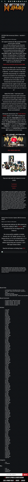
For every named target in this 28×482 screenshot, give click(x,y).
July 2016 (6, 445)
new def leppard (16, 207)
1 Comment (6, 209)
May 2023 (6, 353)
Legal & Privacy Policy (8, 480)
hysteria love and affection (5, 202)
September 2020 (7, 389)
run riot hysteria (13, 208)
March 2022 (7, 369)
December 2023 (7, 345)
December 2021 (7, 372)
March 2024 (7, 342)
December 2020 (7, 385)
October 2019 (7, 401)
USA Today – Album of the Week (15, 301)
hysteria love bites (13, 202)
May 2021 (6, 380)
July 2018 (6, 418)
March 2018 (7, 422)
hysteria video (3, 206)
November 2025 (7, 319)
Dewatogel (7, 301)
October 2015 (7, 455)
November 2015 (7, 454)
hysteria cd (23, 198)
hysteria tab (24, 204)
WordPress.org (7, 471)
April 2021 (6, 381)
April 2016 (6, 448)
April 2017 (6, 435)
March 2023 (7, 355)
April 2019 (6, 408)
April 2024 (6, 341)
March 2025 (7, 328)
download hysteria (4, 194)
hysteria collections (11, 199)
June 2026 (7, 312)
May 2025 (6, 326)
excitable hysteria (10, 194)
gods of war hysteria (17, 194)
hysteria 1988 (5, 196)
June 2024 (7, 338)
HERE (24, 248)
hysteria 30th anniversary (15, 269)
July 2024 (6, 337)
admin (15, 39)
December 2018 (7, 412)
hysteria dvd (10, 201)
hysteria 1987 (17, 268)
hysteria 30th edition (9, 197)
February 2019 (7, 410)
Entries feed (7, 469)
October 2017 (7, 428)
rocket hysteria (8, 208)
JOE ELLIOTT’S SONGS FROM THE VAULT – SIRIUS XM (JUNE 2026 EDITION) (16, 295)
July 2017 (6, 431)
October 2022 (7, 361)
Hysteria (20, 226)
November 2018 (7, 413)
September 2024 (7, 335)
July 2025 (6, 324)
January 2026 (7, 317)
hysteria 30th (18, 196)
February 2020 (7, 397)
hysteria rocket (14, 204)
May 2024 (6, 340)
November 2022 (7, 360)
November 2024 (7, 333)
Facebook (14, 184)
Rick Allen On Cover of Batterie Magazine (11, 294)
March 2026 (7, 315)
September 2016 (7, 443)
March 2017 (7, 436)
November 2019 (7, 400)
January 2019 (7, 411)
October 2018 (7, 415)
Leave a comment (6, 272)
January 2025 (7, 331)
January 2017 (7, 438)
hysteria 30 (14, 196)
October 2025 (7, 321)
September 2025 (7, 322)
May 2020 (6, 393)
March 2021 (7, 382)
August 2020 (7, 390)
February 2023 (7, 356)
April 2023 (6, 354)
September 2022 (7, 362)
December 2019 (7, 399)
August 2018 (7, 417)
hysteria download (4, 201)
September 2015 (7, 456)
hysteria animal (3, 198)
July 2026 (6, 310)
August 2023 (7, 350)
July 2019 (6, 404)
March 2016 (7, 449)
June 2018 (7, 419)
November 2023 (7, 346)
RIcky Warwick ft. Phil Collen (9, 293)
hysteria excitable (15, 201)
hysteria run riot (19, 204)
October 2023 (7, 347)
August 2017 (7, 430)
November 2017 (7, 427)
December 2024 (7, 332)
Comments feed (7, 470)
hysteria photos (16, 203)
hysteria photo (11, 203)
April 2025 (6, 327)
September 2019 (7, 402)
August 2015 (7, 457)
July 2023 (6, 351)
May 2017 (6, 434)
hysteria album (14, 197)
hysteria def (22, 199)
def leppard (24, 191)
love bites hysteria (10, 207)
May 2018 (6, 420)
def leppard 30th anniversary (12, 192)
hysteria (21, 194)
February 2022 (7, 370)
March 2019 (7, 409)
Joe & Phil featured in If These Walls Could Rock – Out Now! (14, 290)
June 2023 (7, 352)
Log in (6, 468)
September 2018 (7, 416)
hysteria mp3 (7, 203)
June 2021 (7, 379)
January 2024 (7, 344)
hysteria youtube (19, 206)
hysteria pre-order (9, 204)
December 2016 (7, 439)
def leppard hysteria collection (6, 268)
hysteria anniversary (10, 198)
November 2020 (7, 387)
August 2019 (7, 403)
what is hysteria (18, 208)
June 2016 (7, 446)
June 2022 (7, 365)
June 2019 (7, 406)
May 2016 (6, 447)
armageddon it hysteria (17, 191)
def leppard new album (12, 193)
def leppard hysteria (20, 192)
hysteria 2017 (10, 196)
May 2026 (6, 313)
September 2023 (7, 349)
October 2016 (7, 441)
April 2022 (6, 368)
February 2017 (7, 437)
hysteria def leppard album (5, 200)
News (5, 191)
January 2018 (7, 425)
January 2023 (7, 357)
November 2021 (7, 373)
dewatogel (7, 302)
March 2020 (7, 396)
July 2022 (6, 364)
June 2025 (7, 325)
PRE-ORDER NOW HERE (14, 150)
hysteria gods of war (21, 201)
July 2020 (6, 391)
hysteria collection (4, 199)
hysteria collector (17, 199)
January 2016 (7, 451)
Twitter (14, 188)
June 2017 (7, 432)
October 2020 (7, 388)
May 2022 (6, 366)
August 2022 (7, 363)
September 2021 (7, 375)
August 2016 (7, 444)
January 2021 (7, 384)
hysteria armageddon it (17, 198)
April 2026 (6, 314)
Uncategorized (7, 463)
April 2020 (6, 394)
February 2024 (7, 343)
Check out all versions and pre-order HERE (14, 64)
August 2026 (7, 309)
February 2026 (7, 316)
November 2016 (7, 440)
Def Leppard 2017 (4, 192)
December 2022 (7, 359)
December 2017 (7, 426)
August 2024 (7, 336)
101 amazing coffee (8, 300)
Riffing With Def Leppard (16, 300)
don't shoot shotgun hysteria (20, 193)
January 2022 (7, 371)
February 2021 (7, 383)
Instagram (14, 186)
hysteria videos (8, 206)
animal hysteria (11, 191)
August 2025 (7, 323)
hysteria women (13, 206)
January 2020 (7, 398)
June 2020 (7, 392)
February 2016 (7, 450)
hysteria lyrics (18, 202)
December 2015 (7, 453)
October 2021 (7, 374)
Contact (23, 480)
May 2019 (6, 407)
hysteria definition (13, 200)
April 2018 (6, 421)
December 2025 (7, 318)
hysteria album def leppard (21, 197)
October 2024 (7, 334)
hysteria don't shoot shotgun (21, 200)
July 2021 (6, 378)
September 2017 (7, 429)
